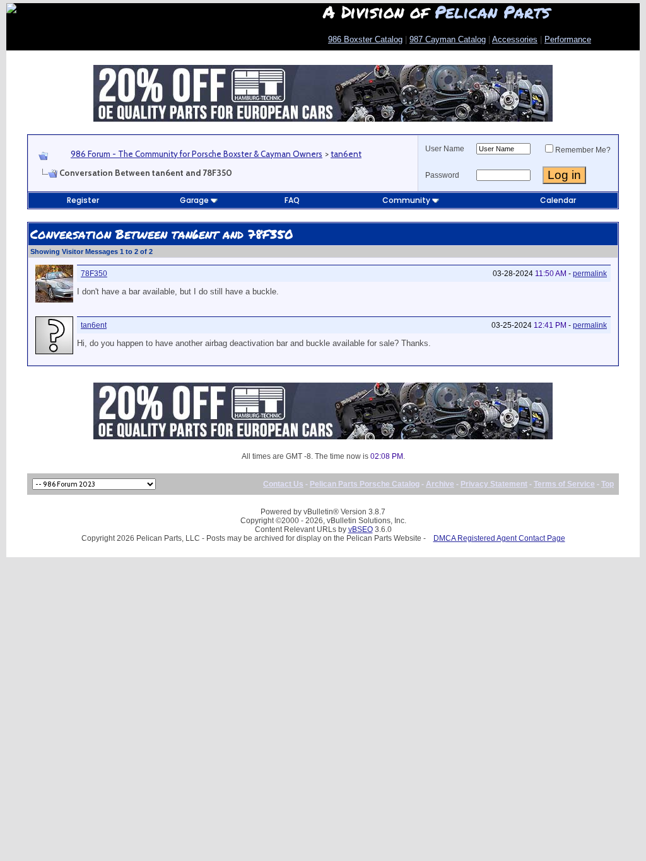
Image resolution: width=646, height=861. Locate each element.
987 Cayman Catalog (447, 39)
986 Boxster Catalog (365, 39)
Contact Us (283, 484)
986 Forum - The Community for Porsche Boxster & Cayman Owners (196, 154)
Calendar (558, 200)
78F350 (94, 273)
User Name (444, 148)
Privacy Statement (494, 484)
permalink (590, 273)
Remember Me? (583, 150)
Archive (440, 484)
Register (83, 200)
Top (607, 484)
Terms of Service (564, 484)
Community (406, 200)
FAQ (292, 200)
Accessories (514, 39)
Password (442, 175)
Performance (567, 39)
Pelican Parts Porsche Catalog (365, 484)
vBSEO (360, 529)
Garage (194, 200)
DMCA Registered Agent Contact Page (499, 538)
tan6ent (346, 154)
